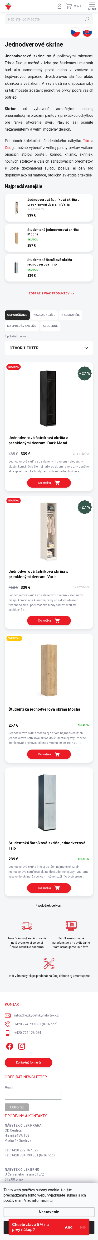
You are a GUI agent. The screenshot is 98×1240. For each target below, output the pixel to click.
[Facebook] (9, 1045)
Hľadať (87, 19)
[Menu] (92, 6)
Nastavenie (49, 1212)
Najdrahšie (70, 315)
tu (51, 1200)
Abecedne (50, 326)
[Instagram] (21, 1045)
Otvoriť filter (24, 348)
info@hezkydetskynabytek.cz (36, 1015)
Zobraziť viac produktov (49, 293)
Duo (8, 147)
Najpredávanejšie (21, 326)
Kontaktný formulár (28, 1062)
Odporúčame (17, 315)
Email (9, 1088)
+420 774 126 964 (27, 1033)
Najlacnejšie (44, 315)
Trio (86, 140)
